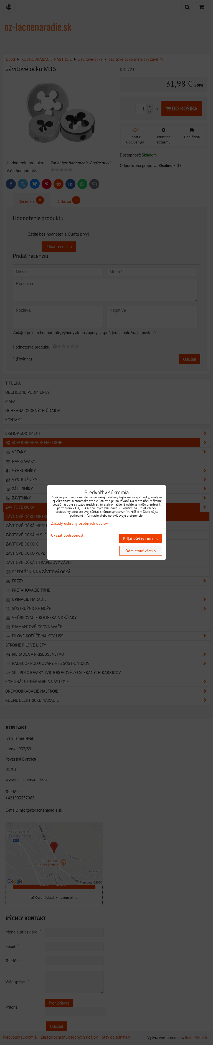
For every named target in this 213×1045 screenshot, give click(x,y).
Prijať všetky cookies (140, 538)
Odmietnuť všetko (140, 550)
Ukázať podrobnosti (68, 535)
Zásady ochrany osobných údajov (79, 523)
